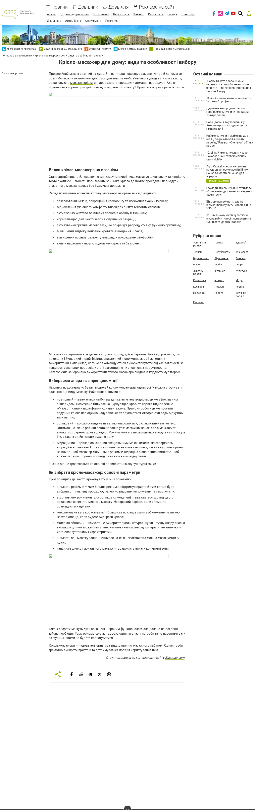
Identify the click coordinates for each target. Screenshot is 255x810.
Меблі (218, 264)
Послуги (220, 286)
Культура (241, 270)
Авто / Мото (73, 20)
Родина (240, 286)
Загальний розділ (199, 244)
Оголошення (101, 14)
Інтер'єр (219, 280)
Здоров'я (241, 242)
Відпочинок (222, 258)
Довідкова (54, 20)
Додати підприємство (74, 14)
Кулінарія (199, 286)
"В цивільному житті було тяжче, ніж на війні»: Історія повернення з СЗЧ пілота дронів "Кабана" (228, 219)
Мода (239, 280)
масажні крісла (81, 83)
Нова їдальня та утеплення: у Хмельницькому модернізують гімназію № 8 (226, 126)
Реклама (198, 302)
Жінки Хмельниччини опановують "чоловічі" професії (228, 100)
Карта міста (156, 14)
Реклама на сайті (157, 7)
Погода (172, 14)
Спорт (239, 264)
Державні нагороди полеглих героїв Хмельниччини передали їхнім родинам (227, 112)
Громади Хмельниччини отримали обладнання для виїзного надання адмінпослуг (229, 191)
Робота (219, 292)
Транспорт (188, 14)
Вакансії (138, 14)
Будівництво (201, 258)
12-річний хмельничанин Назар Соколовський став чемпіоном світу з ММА (227, 156)
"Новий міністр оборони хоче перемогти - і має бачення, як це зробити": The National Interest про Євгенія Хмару (228, 86)
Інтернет (220, 270)
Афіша (51, 14)
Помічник (111, 20)
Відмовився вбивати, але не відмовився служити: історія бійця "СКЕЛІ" (228, 205)
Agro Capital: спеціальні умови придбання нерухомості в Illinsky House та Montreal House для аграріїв (227, 171)
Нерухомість (121, 14)
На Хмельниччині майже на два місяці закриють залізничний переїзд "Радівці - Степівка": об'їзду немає (229, 140)
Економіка (199, 280)
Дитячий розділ (241, 294)
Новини (60, 7)
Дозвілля (118, 7)
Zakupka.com (174, 658)
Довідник (88, 7)
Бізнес (197, 264)
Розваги (240, 258)
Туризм (197, 251)
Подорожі (199, 292)
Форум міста (93, 20)
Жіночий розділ (198, 272)
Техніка (219, 242)
